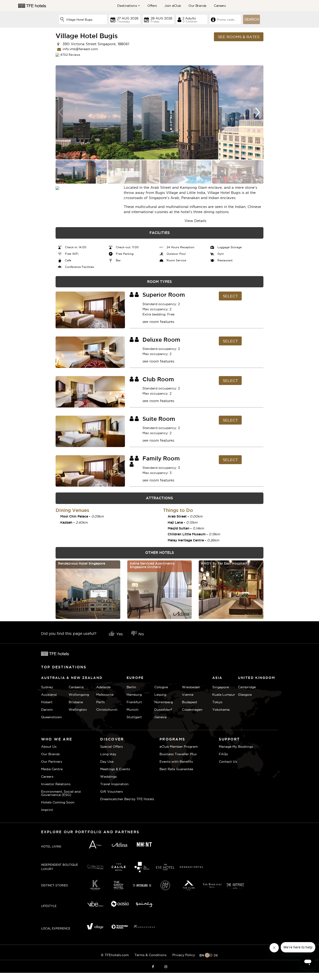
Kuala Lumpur (223, 694)
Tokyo (217, 702)
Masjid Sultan (178, 528)
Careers (220, 5)
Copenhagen (192, 709)
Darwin (47, 709)
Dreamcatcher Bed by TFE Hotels (127, 799)
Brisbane (76, 702)
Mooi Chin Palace (74, 516)
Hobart (47, 702)
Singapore (220, 687)
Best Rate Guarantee (176, 769)
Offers (152, 5)
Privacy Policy (183, 955)
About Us (49, 746)
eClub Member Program (179, 746)
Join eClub (172, 5)
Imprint (47, 809)
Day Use (106, 761)
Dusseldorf (163, 709)
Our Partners (51, 761)
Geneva (160, 717)
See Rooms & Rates (238, 37)
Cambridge (243, 687)
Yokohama (221, 709)
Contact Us (228, 761)
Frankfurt (134, 702)
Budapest (189, 702)
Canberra (76, 687)
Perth (100, 702)
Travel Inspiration (114, 784)
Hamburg (134, 694)
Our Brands (197, 5)
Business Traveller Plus (178, 754)
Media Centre (52, 769)
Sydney (47, 687)
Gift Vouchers (111, 791)
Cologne (161, 687)
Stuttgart (134, 717)
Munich (132, 709)
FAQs (223, 754)
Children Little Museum (187, 534)
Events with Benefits (176, 761)
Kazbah (66, 522)
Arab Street (177, 516)
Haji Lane (175, 522)
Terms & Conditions (151, 955)
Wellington (78, 709)
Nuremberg (163, 702)
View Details (195, 221)
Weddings (108, 776)
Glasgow (243, 694)
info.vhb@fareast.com (80, 49)
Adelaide (103, 687)
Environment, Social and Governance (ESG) (61, 793)
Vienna (187, 694)
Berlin (131, 687)
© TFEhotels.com (115, 955)
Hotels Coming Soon (57, 802)
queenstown (51, 717)
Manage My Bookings (236, 746)
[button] (258, 112)
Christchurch (106, 709)
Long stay (108, 754)
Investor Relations (56, 784)
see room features (158, 322)
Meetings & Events (115, 769)
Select (230, 296)
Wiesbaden (191, 687)
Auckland (49, 694)
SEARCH (251, 19)
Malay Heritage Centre (186, 540)
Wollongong (79, 694)
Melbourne (104, 694)
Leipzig (160, 694)
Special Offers (111, 746)
